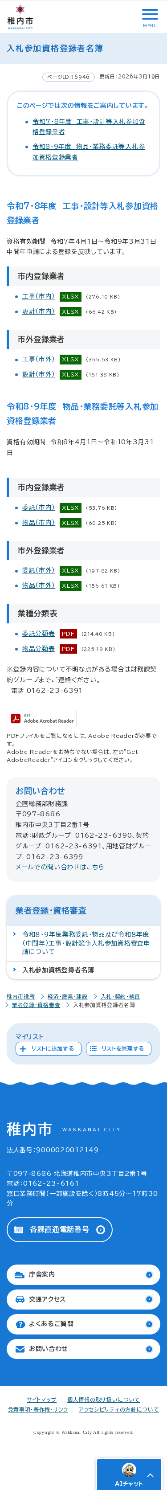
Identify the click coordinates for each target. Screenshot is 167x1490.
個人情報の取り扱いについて (103, 1399)
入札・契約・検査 (121, 996)
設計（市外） (38, 374)
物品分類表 (38, 649)
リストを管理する (123, 1048)
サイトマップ (42, 1399)
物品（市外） (38, 585)
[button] (149, 14)
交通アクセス (47, 1299)
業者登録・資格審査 (51, 910)
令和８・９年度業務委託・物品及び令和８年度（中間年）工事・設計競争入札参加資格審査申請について (86, 943)
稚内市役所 (21, 996)
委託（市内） (38, 507)
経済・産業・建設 (68, 996)
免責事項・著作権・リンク (38, 1409)
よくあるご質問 (51, 1324)
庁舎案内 (42, 1274)
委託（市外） (38, 570)
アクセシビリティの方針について (119, 1409)
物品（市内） (38, 523)
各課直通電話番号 (60, 1229)
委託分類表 (38, 633)
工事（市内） (38, 296)
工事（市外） (38, 359)
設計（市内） (38, 311)
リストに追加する (53, 1048)
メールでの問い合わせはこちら (60, 867)
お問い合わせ (48, 1349)
